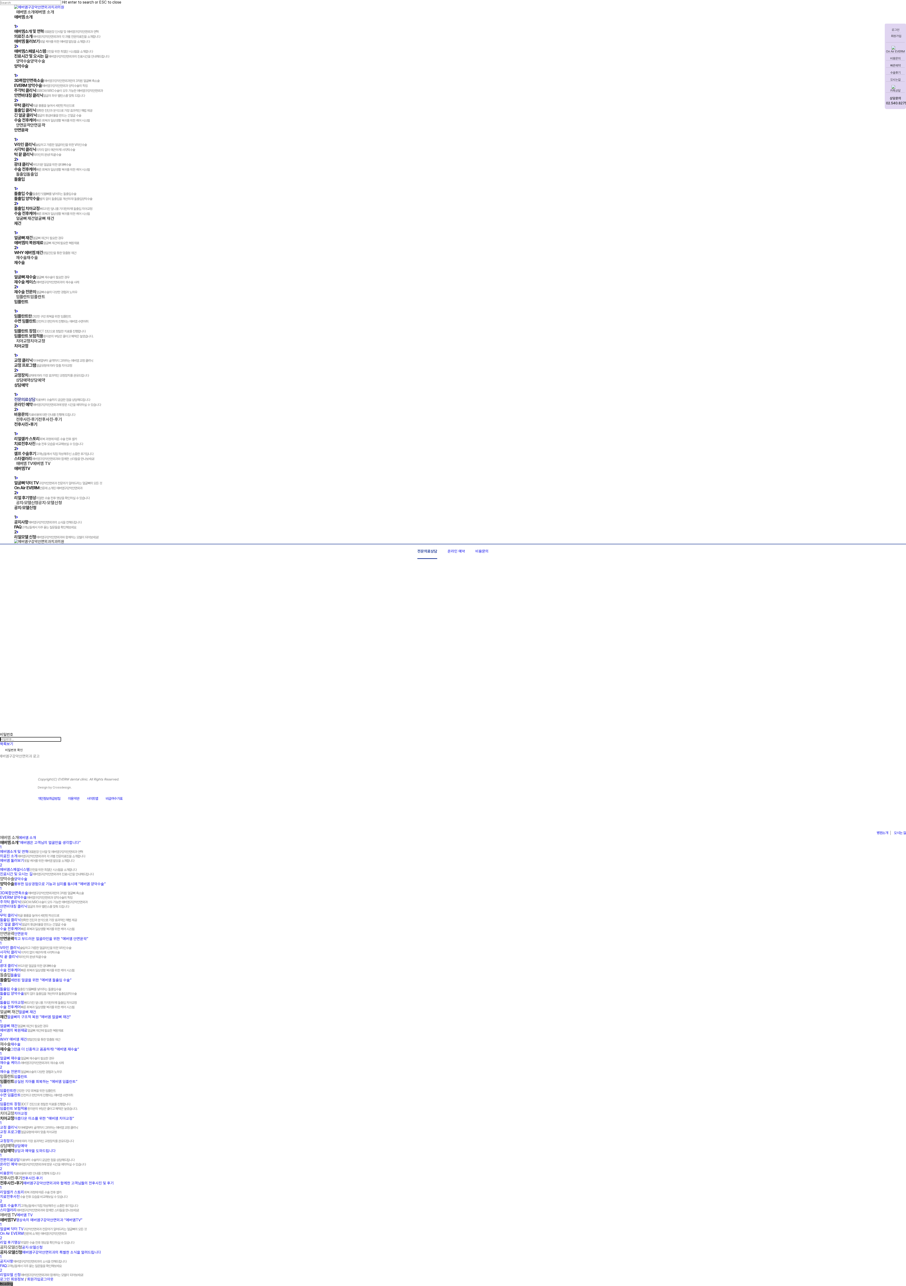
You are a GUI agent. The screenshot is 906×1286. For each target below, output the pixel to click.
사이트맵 (92, 798)
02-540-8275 (881, 821)
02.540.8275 (895, 103)
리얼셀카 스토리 (30, 1192)
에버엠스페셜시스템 (38, 869)
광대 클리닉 (28, 965)
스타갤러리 (39, 1210)
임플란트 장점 (35, 1104)
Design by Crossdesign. (54, 787)
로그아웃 (47, 1279)
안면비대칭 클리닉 (34, 906)
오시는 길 (900, 833)
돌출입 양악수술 (38, 993)
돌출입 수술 (30, 989)
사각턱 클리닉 (30, 952)
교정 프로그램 (28, 1132)
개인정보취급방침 (49, 798)
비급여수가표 (114, 798)
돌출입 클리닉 (38, 920)
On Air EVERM (895, 51)
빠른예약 (895, 65)
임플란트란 (28, 1090)
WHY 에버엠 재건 (30, 1039)
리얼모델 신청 (41, 1275)
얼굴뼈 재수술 (27, 1058)
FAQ (31, 1266)
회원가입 (895, 36)
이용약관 (73, 798)
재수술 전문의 (31, 1071)
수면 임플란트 (36, 1095)
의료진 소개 (42, 856)
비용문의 (895, 58)
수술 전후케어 (37, 929)
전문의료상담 (427, 551)
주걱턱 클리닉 (44, 902)
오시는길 (895, 79)
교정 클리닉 (39, 1127)
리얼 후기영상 (37, 1242)
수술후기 (895, 72)
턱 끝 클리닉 (23, 956)
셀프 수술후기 (39, 1205)
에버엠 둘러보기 (37, 860)
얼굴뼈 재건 (24, 1026)
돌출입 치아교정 (38, 1002)
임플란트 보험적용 (39, 1108)
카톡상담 (895, 90)
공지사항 (33, 1261)
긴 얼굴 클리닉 (33, 924)
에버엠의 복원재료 (31, 1030)
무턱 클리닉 (29, 915)
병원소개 (882, 833)
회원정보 (17, 1279)
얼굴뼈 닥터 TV (43, 1229)
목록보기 (6, 744)
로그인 (895, 30)
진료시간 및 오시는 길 (47, 874)
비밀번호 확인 (14, 750)
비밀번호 (6, 734)
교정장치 (37, 1141)
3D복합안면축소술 (42, 893)
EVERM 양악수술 (36, 897)
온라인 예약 (456, 551)
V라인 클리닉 (35, 947)
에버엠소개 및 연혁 (41, 851)
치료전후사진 (33, 1196)
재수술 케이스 (32, 1062)
